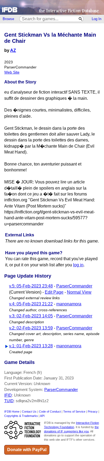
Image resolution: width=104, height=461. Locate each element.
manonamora (68, 304)
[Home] (52, 7)
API (42, 415)
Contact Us (29, 411)
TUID (9, 400)
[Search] (80, 19)
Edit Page (54, 292)
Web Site (11, 72)
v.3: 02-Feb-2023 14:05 (31, 316)
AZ (13, 50)
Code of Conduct (50, 411)
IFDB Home (11, 411)
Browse (8, 19)
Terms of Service (74, 411)
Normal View (79, 292)
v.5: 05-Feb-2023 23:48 (31, 286)
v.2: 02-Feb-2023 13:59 (31, 328)
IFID (8, 395)
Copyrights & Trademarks (21, 415)
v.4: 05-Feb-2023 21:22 (31, 304)
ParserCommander (74, 286)
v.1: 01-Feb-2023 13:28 (31, 346)
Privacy (93, 411)
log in (78, 265)
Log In (96, 19)
